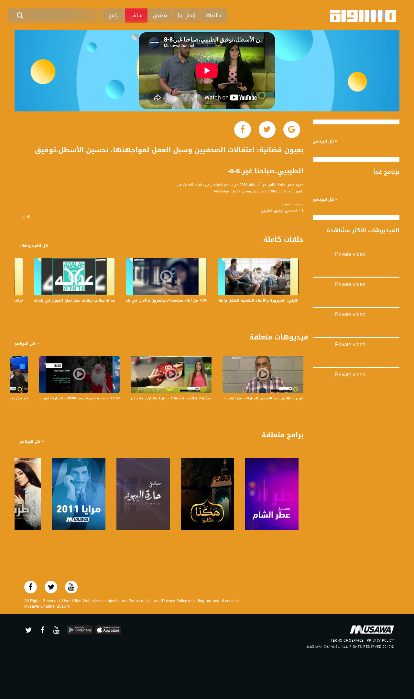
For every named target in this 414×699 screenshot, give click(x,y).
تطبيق (160, 15)
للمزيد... (24, 217)
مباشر (136, 15)
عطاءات (214, 15)
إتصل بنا (187, 15)
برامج (114, 15)
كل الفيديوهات (33, 245)
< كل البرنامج (27, 343)
